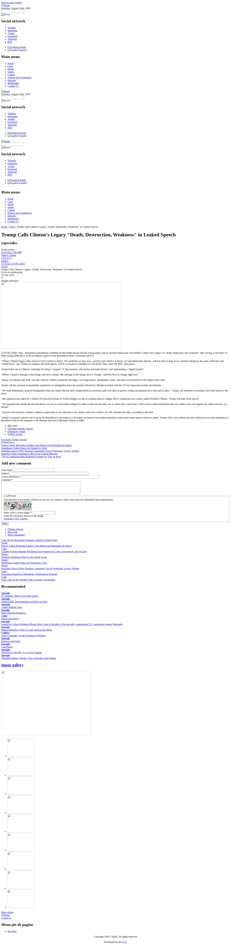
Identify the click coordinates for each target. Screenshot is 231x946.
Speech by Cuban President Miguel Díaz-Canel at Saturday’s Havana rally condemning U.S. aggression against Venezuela (62, 624)
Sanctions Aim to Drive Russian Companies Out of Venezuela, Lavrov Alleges (40, 451)
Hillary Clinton (8, 255)
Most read (12, 532)
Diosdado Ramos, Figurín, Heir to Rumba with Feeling (28, 658)
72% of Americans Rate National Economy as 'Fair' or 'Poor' (31, 456)
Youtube (12, 27)
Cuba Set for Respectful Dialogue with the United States (29, 540)
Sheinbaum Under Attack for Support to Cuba (24, 448)
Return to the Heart (10, 641)
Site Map (12, 931)
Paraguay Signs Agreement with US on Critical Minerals (29, 453)
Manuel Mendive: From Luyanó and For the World (26, 630)
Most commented (16, 535)
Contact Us (13, 86)
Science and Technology (20, 77)
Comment (7, 479)
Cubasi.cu (6, 918)
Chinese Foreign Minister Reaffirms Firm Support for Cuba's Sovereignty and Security (44, 551)
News (12, 227)
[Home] (5, 5)
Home (11, 63)
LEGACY (6, 258)
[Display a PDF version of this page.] (15, 434)
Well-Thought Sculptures (13, 613)
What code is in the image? (18, 512)
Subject (5, 473)
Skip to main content (11, 2)
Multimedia (13, 83)
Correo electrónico (10, 476)
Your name (7, 470)
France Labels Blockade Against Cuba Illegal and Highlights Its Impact (36, 445)
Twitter (11, 33)
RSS (10, 42)
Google (23, 439)
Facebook (12, 36)
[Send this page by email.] (16, 431)
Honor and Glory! (10, 618)
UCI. (124, 942)
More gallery (7, 912)
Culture (11, 74)
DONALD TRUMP (11, 252)
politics (4, 261)
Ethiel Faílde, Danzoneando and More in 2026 (24, 601)
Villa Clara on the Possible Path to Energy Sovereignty (28, 579)
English (22, 47)
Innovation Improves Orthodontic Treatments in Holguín (29, 574)
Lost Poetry (7, 647)
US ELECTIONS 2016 (13, 263)
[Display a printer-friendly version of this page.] (20, 428)
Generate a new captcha (16, 518)
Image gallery (12, 665)
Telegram (12, 39)
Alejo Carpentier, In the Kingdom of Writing (23, 635)
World (11, 69)
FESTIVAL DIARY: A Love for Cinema (21, 652)
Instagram (12, 30)
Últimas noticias (15, 529)
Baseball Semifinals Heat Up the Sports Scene (24, 557)
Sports (11, 72)
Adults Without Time (11, 607)
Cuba (10, 66)
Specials (12, 80)
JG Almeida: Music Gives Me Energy (20, 596)
